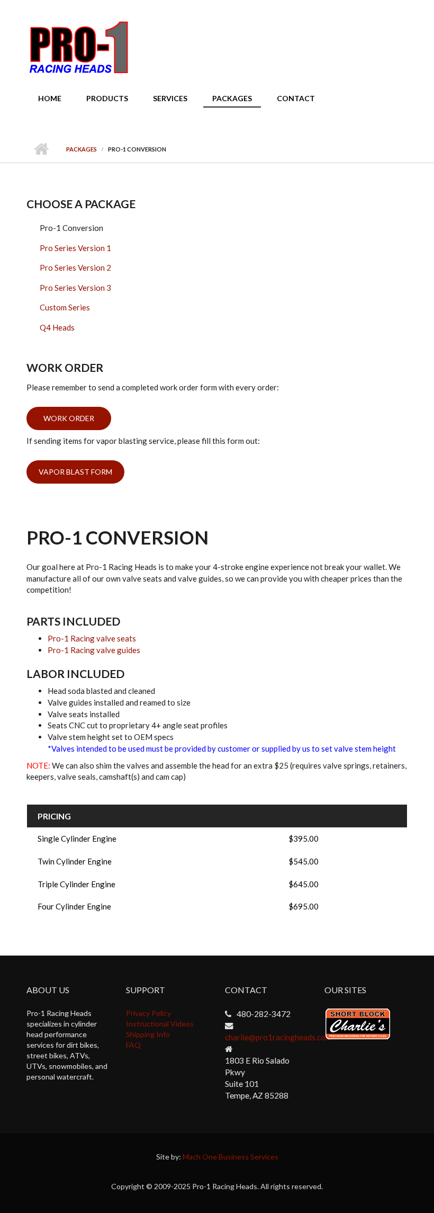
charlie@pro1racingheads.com (278, 1037)
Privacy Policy (148, 1013)
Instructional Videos (160, 1023)
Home (49, 98)
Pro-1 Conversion (71, 228)
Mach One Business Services (230, 1156)
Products (107, 98)
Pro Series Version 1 (75, 248)
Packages (232, 98)
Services (170, 98)
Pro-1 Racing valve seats (92, 638)
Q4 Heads (57, 327)
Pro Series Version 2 (75, 267)
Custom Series (65, 307)
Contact (296, 98)
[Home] (78, 46)
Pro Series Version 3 (75, 287)
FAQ (133, 1044)
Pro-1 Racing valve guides (94, 650)
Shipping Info (148, 1034)
